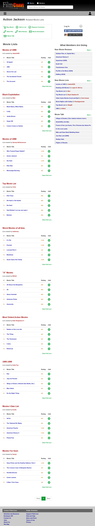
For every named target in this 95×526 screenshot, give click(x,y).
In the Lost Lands (61, 129)
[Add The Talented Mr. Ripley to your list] (49, 423)
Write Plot (10, 31)
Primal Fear (10, 438)
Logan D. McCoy (76, 87)
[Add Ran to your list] (49, 374)
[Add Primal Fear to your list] (49, 438)
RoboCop (10, 348)
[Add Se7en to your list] (49, 418)
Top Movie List (9, 183)
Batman (9, 215)
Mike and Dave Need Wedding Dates (67, 132)
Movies (32, 3)
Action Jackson (12, 156)
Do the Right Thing (13, 393)
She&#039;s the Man (62, 122)
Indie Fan (15, 365)
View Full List (46, 86)
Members (42, 3)
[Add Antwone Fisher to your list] (49, 299)
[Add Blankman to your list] (49, 255)
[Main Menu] (4, 14)
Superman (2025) (61, 60)
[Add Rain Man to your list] (49, 166)
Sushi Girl (59, 64)
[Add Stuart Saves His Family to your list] (49, 260)
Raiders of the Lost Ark (14, 329)
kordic (14, 409)
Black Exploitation (11, 94)
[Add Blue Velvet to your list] (49, 388)
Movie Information (38, 31)
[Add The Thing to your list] (49, 334)
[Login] (90, 14)
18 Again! (10, 62)
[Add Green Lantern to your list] (49, 477)
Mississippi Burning (13, 170)
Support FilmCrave (32, 514)
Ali (7, 289)
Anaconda (10, 304)
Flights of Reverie (61, 142)
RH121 (14, 276)
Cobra (9, 344)
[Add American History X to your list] (49, 433)
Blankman (10, 255)
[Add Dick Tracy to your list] (49, 196)
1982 (57, 108)
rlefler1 (63, 108)
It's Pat (9, 240)
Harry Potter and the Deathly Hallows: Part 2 (21, 463)
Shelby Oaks (60, 139)
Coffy (8, 111)
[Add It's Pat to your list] (49, 240)
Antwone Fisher (12, 299)
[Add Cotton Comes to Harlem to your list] (49, 126)
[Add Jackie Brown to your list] (49, 116)
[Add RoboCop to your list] (49, 349)
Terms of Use (30, 520)
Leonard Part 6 (11, 250)
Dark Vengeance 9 (18, 320)
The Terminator (12, 339)
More (88, 50)
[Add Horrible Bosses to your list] (49, 473)
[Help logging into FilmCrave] (80, 27)
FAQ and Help (30, 516)
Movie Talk (10, 36)
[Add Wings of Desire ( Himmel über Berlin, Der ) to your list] (49, 384)
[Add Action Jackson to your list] (49, 156)
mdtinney (15, 231)
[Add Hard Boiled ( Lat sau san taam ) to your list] (49, 210)
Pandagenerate (79, 101)
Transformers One (62, 67)
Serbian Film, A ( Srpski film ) (65, 53)
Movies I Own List (10, 406)
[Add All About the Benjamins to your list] (49, 285)
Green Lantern (11, 477)
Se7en (9, 418)
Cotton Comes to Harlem (15, 126)
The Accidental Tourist (14, 76)
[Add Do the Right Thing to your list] (49, 393)
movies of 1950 (61, 84)
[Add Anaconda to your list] (49, 304)
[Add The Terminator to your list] (49, 339)
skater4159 (15, 53)
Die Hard (9, 161)
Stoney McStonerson (19, 142)
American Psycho (12, 428)
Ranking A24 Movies (62, 87)
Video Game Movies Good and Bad (67, 98)
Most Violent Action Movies (15, 317)
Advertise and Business (11, 514)
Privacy (28, 522)
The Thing (10, 334)
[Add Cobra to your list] (49, 344)
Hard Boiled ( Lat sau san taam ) (17, 210)
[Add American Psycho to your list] (49, 428)
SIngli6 (70, 105)
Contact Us (7, 518)
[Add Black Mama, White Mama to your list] (49, 107)
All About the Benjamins (15, 284)
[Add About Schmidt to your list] (49, 294)
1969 (8, 67)
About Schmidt (12, 294)
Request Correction (38, 27)
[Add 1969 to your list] (49, 67)
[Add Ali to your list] (49, 290)
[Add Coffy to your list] (49, 111)
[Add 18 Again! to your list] (49, 62)
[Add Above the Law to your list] (49, 72)
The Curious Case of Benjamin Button (19, 468)
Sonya (14, 454)
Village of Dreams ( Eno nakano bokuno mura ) (71, 118)
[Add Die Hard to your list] (49, 161)
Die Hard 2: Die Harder (14, 200)
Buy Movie (10, 27)
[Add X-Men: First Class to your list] (49, 482)
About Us (7, 522)
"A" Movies (7, 272)
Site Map (6, 524)
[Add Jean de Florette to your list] (49, 379)
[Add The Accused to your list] (49, 81)
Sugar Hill (10, 121)
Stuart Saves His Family (14, 259)
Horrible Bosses (12, 472)
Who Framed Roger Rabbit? (16, 151)
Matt (13, 98)
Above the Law (11, 71)
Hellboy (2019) (60, 74)
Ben (69, 91)
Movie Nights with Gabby (64, 101)
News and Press (31, 518)
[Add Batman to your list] (49, 215)
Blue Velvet (10, 388)
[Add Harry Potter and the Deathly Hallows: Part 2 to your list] (49, 463)
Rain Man (10, 165)
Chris (14, 187)
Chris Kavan (85, 98)
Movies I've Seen (10, 451)
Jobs (5, 520)
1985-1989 (7, 362)
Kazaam (9, 245)
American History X (13, 433)
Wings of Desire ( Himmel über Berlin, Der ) (21, 383)
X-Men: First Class (13, 482)
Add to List (22, 27)
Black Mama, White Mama (15, 106)
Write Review (23, 31)
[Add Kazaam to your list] (49, 245)
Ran (8, 374)
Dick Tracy (10, 195)
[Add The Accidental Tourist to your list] (49, 77)
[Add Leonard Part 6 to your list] (49, 250)
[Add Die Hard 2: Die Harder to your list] (49, 201)
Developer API (8, 516)
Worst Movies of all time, (13, 228)
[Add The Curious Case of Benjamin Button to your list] (49, 468)
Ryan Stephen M (73, 94)
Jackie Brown (11, 116)
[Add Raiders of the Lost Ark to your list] (49, 329)
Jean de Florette (12, 378)
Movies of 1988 (9, 50)
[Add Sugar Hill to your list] (49, 121)
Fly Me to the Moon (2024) (64, 71)
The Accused (11, 81)
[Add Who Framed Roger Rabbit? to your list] (49, 151)
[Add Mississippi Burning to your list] (49, 171)
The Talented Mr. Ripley (14, 423)
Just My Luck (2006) (62, 135)
